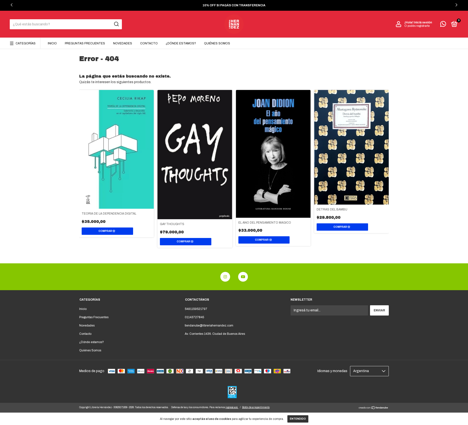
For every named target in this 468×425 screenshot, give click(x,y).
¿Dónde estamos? (181, 43)
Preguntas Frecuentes (85, 43)
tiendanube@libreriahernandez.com (209, 325)
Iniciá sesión (423, 22)
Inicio (52, 43)
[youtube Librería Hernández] (243, 277)
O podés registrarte (417, 26)
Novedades (122, 43)
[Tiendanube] (373, 408)
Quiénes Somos (217, 43)
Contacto (149, 43)
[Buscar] (116, 24)
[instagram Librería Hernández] (225, 277)
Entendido (298, 418)
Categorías (26, 43)
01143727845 (194, 317)
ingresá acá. (231, 407)
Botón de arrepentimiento (256, 407)
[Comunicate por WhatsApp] (443, 25)
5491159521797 (196, 309)
